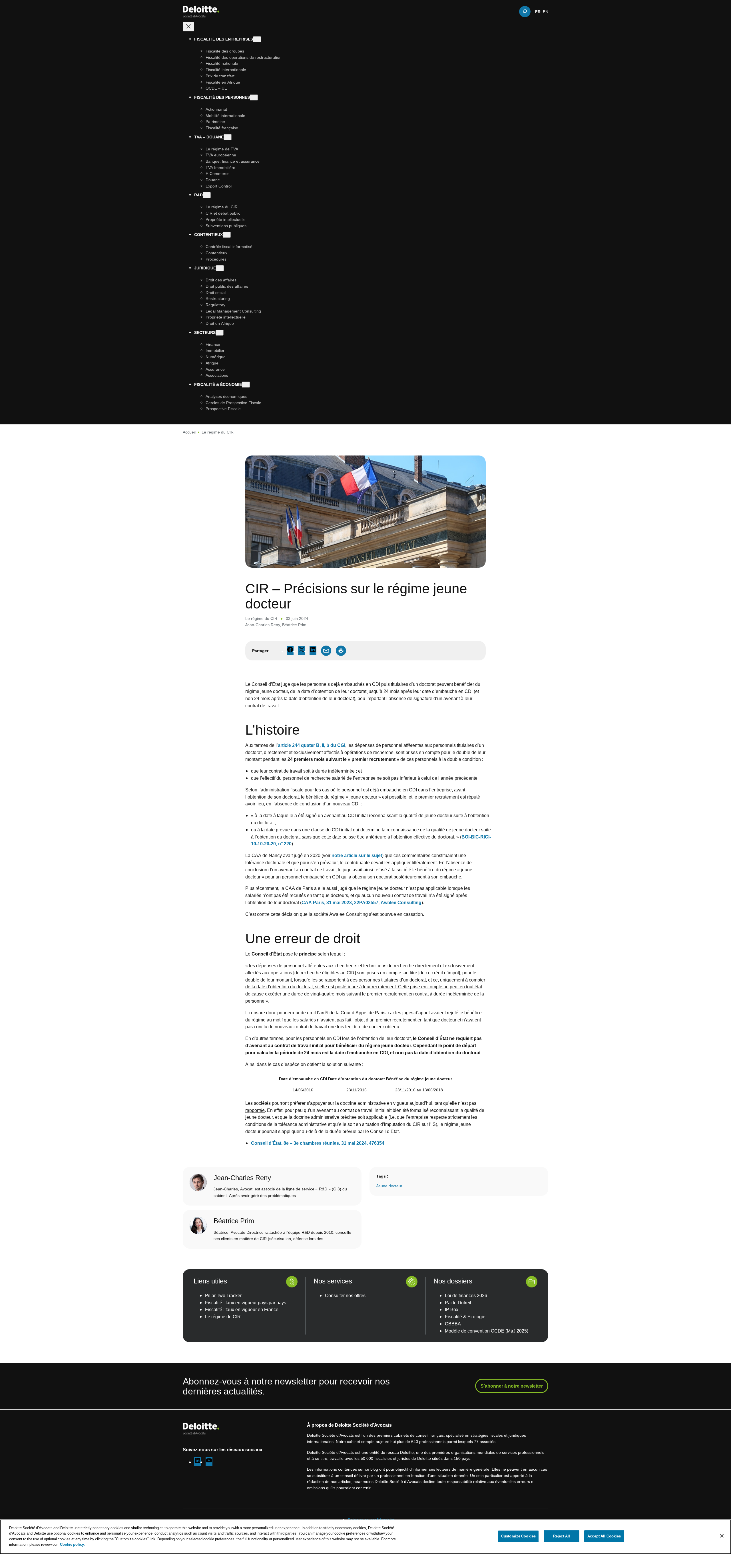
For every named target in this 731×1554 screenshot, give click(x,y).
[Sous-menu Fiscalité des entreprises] (257, 39)
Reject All (561, 1536)
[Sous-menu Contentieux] (227, 235)
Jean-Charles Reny (262, 624)
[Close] (722, 1536)
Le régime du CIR (218, 432)
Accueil (189, 432)
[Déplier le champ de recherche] (525, 11)
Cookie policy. (72, 1544)
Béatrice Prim (294, 624)
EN (545, 11)
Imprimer (341, 651)
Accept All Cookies (604, 1536)
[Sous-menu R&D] (207, 195)
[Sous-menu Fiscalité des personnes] (254, 97)
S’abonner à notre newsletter (512, 1386)
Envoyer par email (326, 651)
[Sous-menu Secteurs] (220, 333)
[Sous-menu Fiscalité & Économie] (246, 385)
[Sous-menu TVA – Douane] (228, 137)
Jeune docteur (389, 1186)
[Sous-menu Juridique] (220, 268)
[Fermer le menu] (188, 26)
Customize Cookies (518, 1536)
